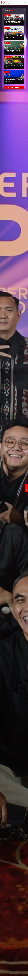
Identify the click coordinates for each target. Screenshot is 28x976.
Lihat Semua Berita (13, 87)
